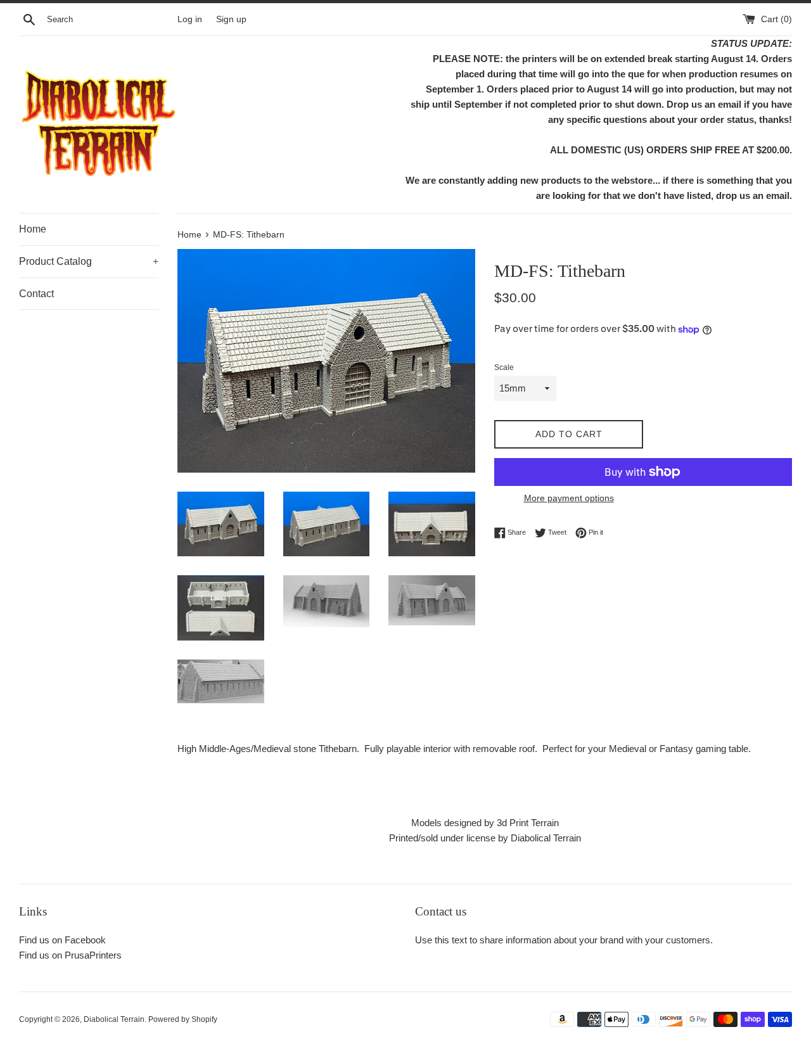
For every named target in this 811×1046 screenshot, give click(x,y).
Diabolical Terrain (114, 1019)
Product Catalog (88, 261)
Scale (504, 367)
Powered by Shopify (182, 1019)
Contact (36, 293)
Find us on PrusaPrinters (70, 955)
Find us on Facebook (62, 939)
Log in (189, 19)
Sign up (231, 19)
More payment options (569, 498)
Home (32, 229)
